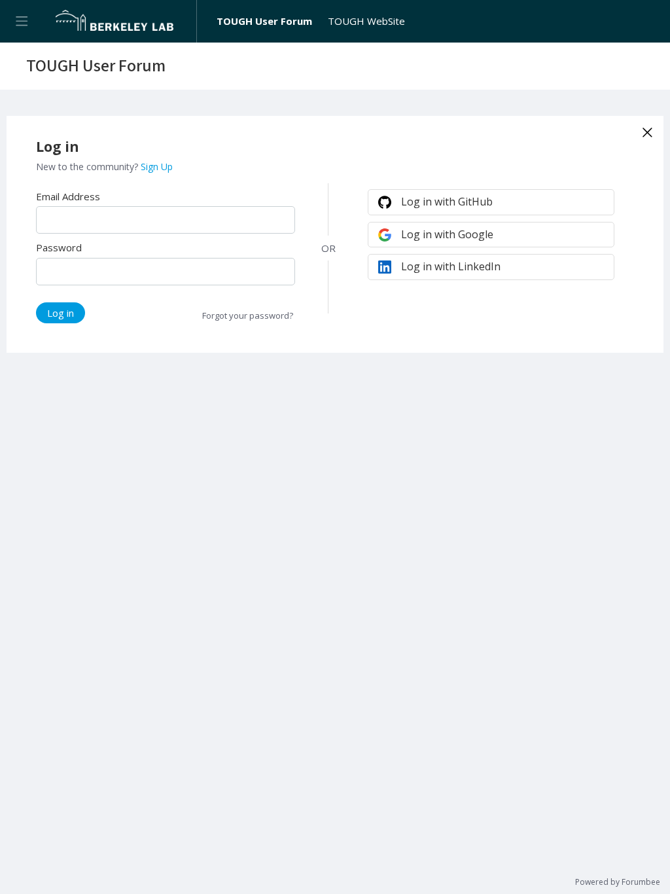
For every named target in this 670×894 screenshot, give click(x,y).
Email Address (68, 196)
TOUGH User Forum (264, 21)
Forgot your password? (247, 315)
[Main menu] (21, 21)
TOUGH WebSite (366, 21)
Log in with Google (447, 234)
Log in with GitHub (447, 201)
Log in (60, 312)
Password (59, 247)
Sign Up (157, 166)
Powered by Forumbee (617, 882)
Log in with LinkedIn (451, 266)
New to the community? (88, 166)
